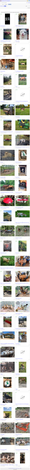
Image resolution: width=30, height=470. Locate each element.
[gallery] (5, 6)
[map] (6, 6)
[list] (1, 6)
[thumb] (2, 6)
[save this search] (29, 2)
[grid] (3, 6)
